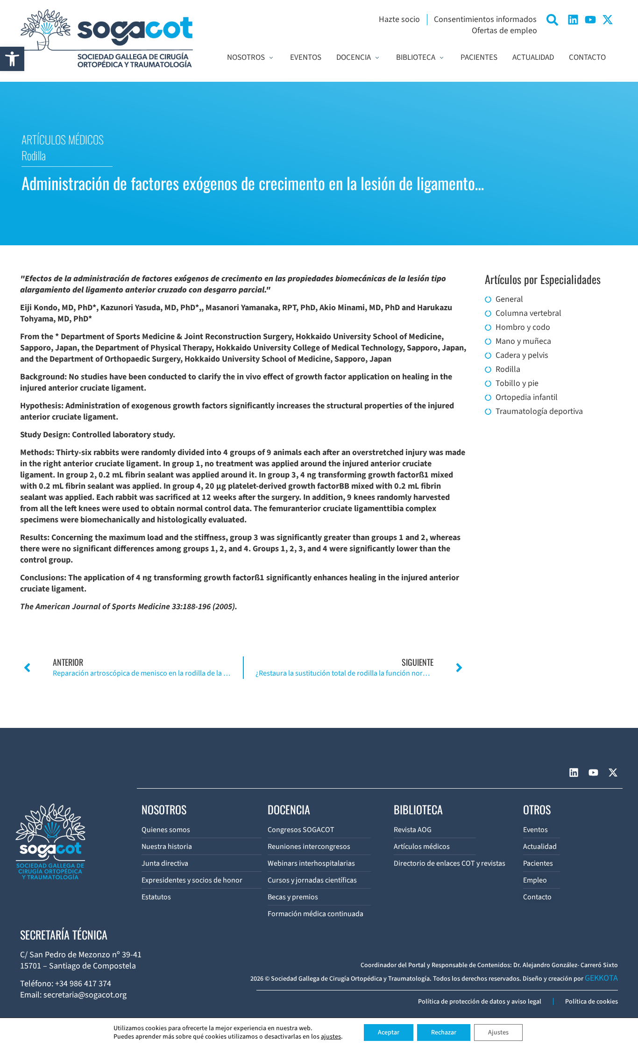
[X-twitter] (607, 19)
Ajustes (498, 1032)
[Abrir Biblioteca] (442, 58)
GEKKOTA (601, 978)
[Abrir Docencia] (377, 58)
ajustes (331, 1037)
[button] (12, 59)
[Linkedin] (573, 19)
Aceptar (388, 1032)
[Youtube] (590, 19)
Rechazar (443, 1032)
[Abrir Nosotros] (271, 58)
